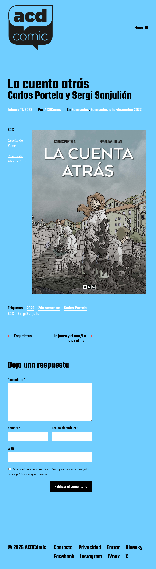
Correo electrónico (65, 428)
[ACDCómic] (30, 28)
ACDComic (52, 110)
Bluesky (134, 547)
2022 (30, 308)
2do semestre (49, 308)
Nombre (14, 428)
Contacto (63, 547)
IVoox (114, 556)
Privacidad (89, 547)
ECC (11, 314)
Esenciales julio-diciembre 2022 (116, 110)
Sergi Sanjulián (29, 314)
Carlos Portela (75, 308)
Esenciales (80, 110)
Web (11, 448)
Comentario (16, 380)
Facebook (64, 556)
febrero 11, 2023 (20, 110)
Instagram (91, 556)
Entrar (113, 547)
